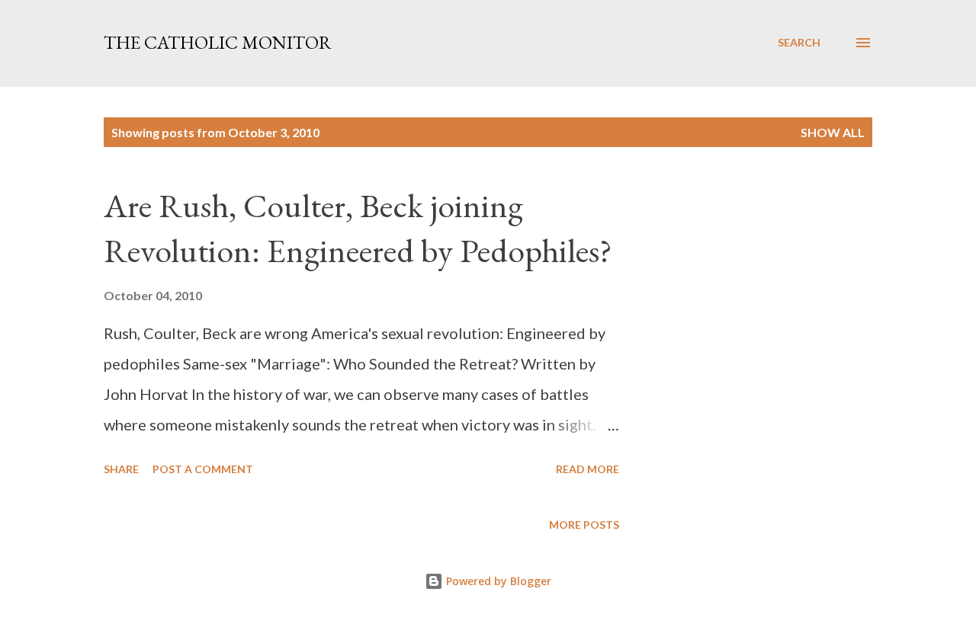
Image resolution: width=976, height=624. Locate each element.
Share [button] (121, 468)
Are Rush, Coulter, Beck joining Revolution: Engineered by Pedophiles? (358, 228)
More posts (584, 524)
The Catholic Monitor (218, 42)
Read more (587, 468)
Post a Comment (202, 468)
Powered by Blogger (497, 581)
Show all (833, 132)
